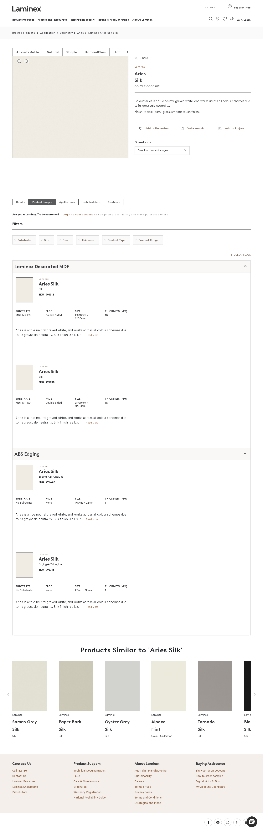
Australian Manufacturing (151, 770)
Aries (80, 33)
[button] (251, 821)
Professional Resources (52, 19)
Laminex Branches (23, 781)
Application (47, 33)
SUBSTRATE (23, 311)
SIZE (77, 311)
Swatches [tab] (114, 201)
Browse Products (23, 19)
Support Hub (242, 7)
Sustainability (143, 776)
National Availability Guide (90, 797)
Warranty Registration (87, 792)
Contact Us (19, 776)
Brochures (80, 787)
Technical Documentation (90, 770)
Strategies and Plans (148, 803)
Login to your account (78, 214)
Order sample (194, 128)
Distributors (19, 792)
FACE (48, 311)
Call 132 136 (19, 770)
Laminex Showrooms (25, 787)
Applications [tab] (67, 201)
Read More (92, 335)
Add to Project (233, 128)
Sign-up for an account (210, 770)
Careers (209, 7)
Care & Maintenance (86, 781)
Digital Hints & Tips (208, 781)
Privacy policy (143, 792)
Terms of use (143, 787)
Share (144, 57)
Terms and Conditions (148, 797)
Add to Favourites (155, 128)
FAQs (77, 776)
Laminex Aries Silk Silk (103, 33)
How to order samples (209, 776)
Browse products (23, 33)
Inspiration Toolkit (82, 19)
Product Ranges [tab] (42, 201)
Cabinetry (66, 33)
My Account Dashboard (210, 787)
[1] (232, 19)
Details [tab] (20, 201)
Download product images (153, 150)
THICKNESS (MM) (116, 311)
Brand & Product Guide (113, 19)
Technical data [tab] (91, 201)
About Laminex (142, 19)
